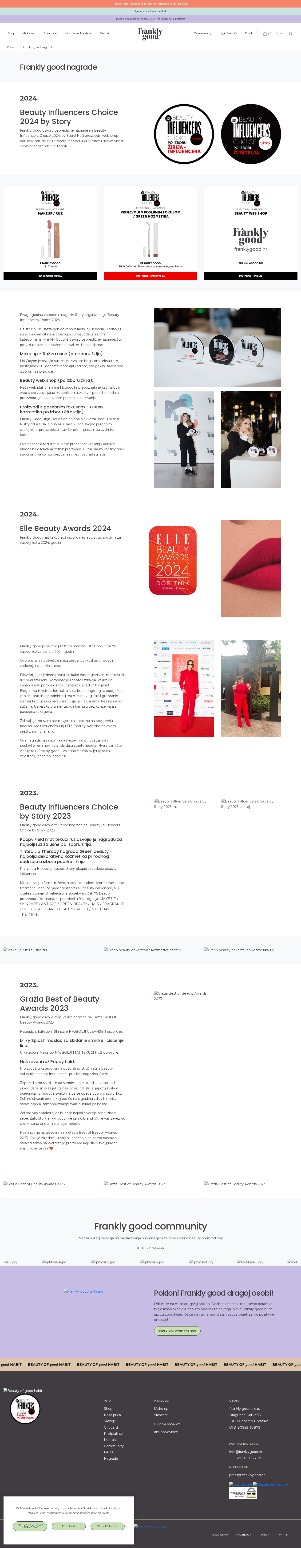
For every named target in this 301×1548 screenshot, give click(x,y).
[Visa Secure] (240, 1484)
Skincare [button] (50, 33)
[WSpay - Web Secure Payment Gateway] (243, 1493)
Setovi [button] (105, 33)
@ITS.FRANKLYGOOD (150, 1247)
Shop (11, 33)
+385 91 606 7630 (248, 1458)
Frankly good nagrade (38, 47)
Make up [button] (29, 33)
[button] (229, 33)
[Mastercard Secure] (270, 1484)
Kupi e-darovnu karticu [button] (177, 1331)
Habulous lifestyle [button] (78, 33)
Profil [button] (249, 33)
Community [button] (202, 33)
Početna (12, 47)
